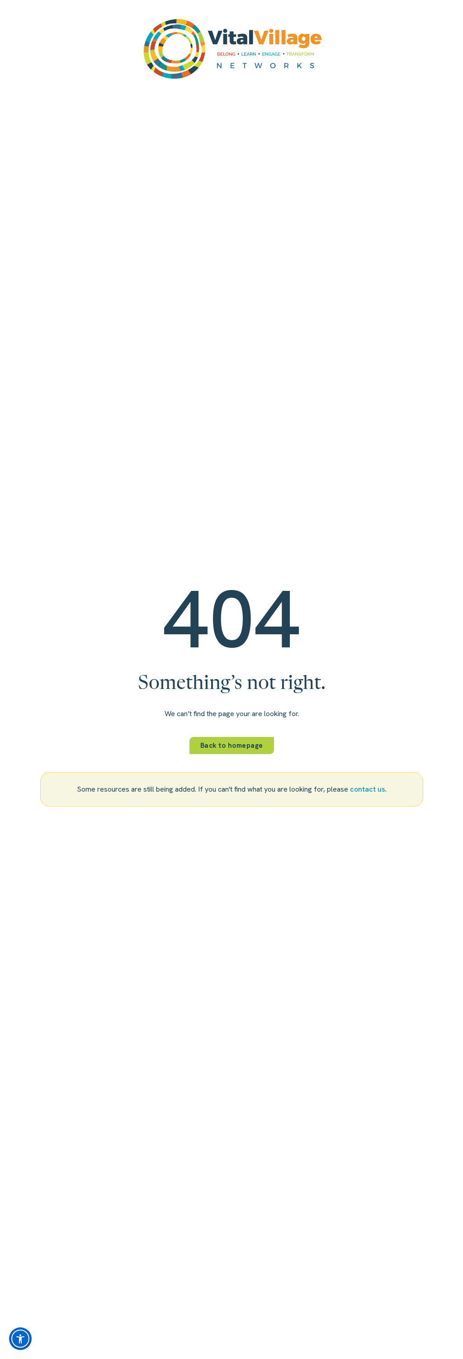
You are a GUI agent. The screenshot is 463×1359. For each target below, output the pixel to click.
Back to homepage (231, 745)
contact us (367, 789)
